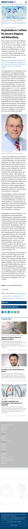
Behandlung (4, 427)
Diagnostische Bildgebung (7, 424)
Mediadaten (4, 453)
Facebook (3, 443)
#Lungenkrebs (23, 415)
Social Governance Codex (7, 460)
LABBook (3, 438)
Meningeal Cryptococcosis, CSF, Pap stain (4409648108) (13, 22)
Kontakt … (6, 302)
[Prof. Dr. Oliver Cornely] (14, 132)
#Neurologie (19, 349)
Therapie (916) (20, 298)
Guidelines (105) (18, 296)
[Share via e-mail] (18, 312)
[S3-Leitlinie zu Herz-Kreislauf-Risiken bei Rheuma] (14, 360)
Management (4, 429)
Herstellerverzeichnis (6, 440)
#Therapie (24, 349)
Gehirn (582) (7, 296)
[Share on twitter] (5, 312)
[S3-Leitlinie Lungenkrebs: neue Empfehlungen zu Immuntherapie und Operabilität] (14, 390)
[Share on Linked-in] (9, 312)
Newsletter (4, 454)
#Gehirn (14, 349)
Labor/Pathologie (5, 426)
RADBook (3, 437)
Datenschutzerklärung (10, 517)
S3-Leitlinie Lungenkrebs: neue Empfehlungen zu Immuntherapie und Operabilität (11, 403)
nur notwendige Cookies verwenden (14, 521)
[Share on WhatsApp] (12, 312)
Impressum (4, 463)
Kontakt (3, 456)
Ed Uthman (9, 22)
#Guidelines (24, 380)
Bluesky (3, 446)
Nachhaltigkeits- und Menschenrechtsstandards (7, 458)
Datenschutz (4, 462)
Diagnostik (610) (21, 293)
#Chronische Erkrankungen (11, 380)
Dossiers (3, 435)
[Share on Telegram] (15, 312)
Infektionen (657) (8, 298)
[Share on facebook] (2, 312)
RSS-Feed (3, 449)
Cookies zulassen (14, 525)
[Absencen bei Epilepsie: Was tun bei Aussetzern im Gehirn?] (14, 328)
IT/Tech (3, 430)
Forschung (3, 432)
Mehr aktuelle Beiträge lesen (11, 307)
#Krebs (18, 415)
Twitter (3, 445)
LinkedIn (3, 448)
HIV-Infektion (15, 88)
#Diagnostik (10, 349)
